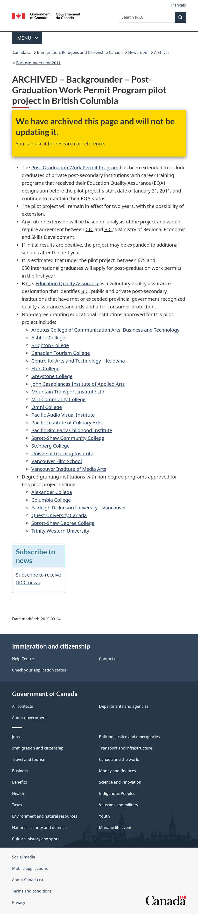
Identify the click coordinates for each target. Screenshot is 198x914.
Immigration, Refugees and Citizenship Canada (80, 52)
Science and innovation (120, 782)
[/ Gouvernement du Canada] (46, 15)
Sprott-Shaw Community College (67, 438)
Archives (162, 52)
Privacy (18, 902)
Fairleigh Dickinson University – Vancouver (78, 507)
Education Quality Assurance (67, 283)
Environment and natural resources (44, 816)
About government (29, 717)
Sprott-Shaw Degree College (62, 523)
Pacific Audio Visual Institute (63, 415)
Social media (23, 857)
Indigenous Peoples (117, 793)
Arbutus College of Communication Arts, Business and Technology (105, 330)
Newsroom (138, 52)
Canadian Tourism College (60, 353)
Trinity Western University (60, 531)
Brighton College (50, 345)
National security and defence (39, 827)
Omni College (46, 407)
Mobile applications (30, 868)
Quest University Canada (59, 515)
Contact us (109, 658)
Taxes (17, 804)
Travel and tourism (29, 759)
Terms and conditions (32, 891)
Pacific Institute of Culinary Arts (66, 422)
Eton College (45, 368)
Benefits (19, 782)
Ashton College (48, 337)
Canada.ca (22, 52)
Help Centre (23, 658)
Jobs (16, 736)
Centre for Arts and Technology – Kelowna (78, 360)
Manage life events (116, 827)
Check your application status (39, 670)
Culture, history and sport (35, 839)
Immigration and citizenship (38, 748)
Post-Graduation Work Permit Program (75, 167)
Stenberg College (50, 446)
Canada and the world (119, 759)
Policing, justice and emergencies (129, 736)
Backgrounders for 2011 (38, 62)
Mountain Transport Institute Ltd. (68, 391)
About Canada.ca (27, 879)
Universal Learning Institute (62, 453)
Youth (104, 816)
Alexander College (51, 492)
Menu (25, 38)
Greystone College (51, 376)
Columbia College (51, 500)
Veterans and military (118, 804)
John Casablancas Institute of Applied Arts (78, 384)
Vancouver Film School (56, 461)
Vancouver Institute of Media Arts (68, 469)
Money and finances (117, 770)
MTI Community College (58, 399)
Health (18, 793)
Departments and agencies (123, 706)
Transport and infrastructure (125, 748)
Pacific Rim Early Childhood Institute (71, 430)
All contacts (22, 706)
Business (20, 770)
